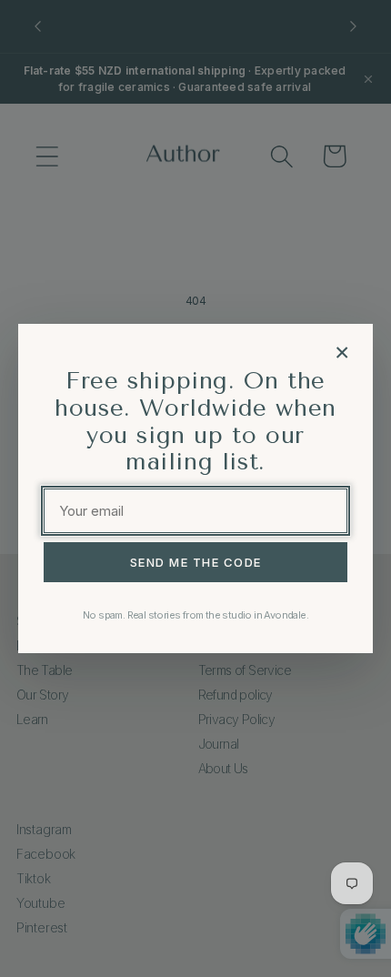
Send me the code (196, 562)
